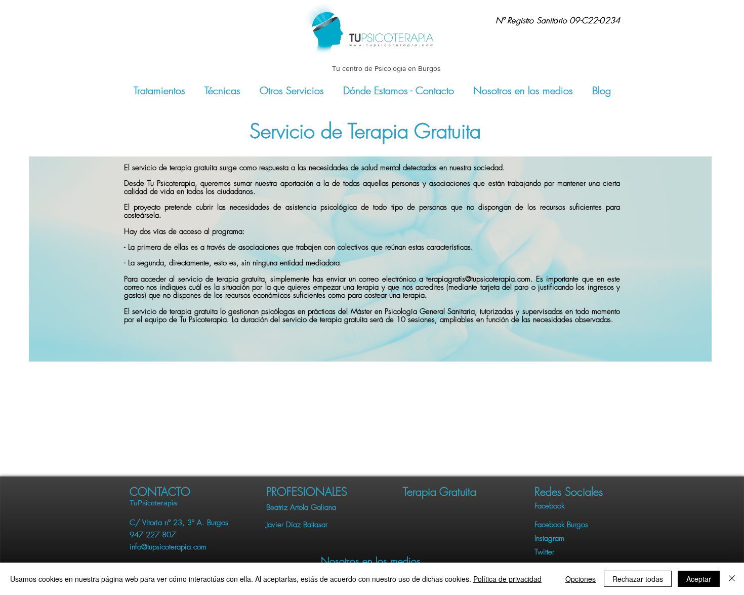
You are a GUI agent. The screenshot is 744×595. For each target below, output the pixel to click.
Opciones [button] (580, 579)
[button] (573, 492)
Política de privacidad (507, 579)
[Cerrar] (732, 579)
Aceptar (698, 579)
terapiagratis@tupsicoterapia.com (478, 279)
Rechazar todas (637, 579)
